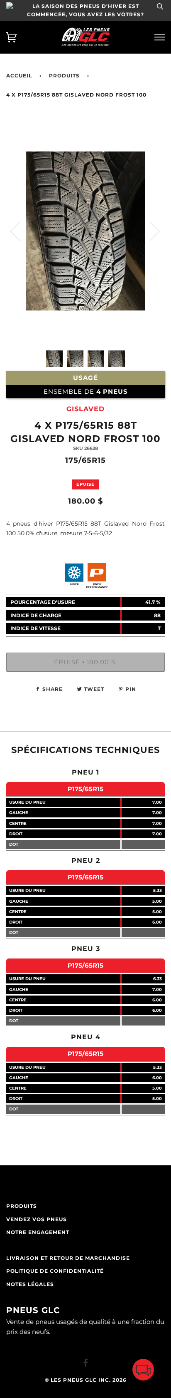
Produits (64, 76)
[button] (143, 1371)
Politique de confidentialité (55, 1271)
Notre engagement (37, 1232)
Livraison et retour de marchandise (68, 1258)
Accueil (19, 76)
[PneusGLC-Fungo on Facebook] (85, 1364)
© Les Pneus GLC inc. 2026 (86, 1380)
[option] (85, 264)
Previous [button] (20, 230)
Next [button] (149, 230)
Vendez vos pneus (36, 1219)
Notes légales (30, 1284)
